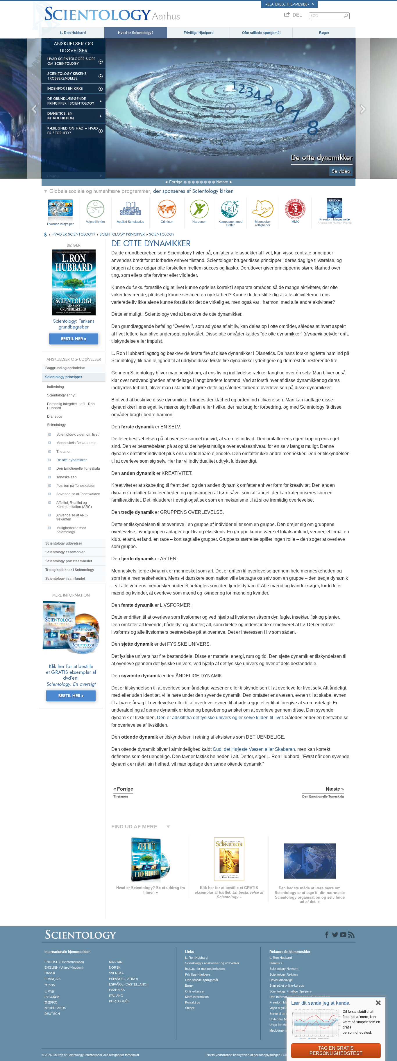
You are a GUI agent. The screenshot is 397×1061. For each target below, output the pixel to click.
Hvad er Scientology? (135, 33)
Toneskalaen (66, 477)
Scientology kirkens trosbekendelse (67, 76)
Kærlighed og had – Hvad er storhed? (72, 131)
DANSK (49, 973)
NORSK (114, 967)
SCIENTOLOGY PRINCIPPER (123, 234)
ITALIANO (116, 995)
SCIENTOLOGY (161, 234)
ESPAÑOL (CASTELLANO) (128, 984)
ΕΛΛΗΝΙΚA (117, 990)
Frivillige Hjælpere (199, 33)
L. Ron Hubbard (73, 33)
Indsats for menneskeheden (205, 968)
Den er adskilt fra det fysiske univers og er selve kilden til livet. (220, 717)
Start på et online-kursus (286, 985)
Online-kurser (195, 991)
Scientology (56, 425)
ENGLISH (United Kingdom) (64, 967)
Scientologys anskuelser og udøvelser (212, 963)
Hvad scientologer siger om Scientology (71, 61)
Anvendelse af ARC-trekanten (72, 517)
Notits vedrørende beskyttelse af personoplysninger (243, 1055)
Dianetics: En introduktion (60, 116)
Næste (222, 181)
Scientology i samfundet (65, 579)
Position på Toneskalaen (75, 486)
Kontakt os (192, 1002)
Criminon (167, 221)
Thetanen (63, 452)
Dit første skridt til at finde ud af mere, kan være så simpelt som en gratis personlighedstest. (361, 1022)
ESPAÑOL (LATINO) (123, 979)
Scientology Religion (283, 974)
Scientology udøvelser (63, 543)
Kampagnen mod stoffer (230, 223)
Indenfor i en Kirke (65, 88)
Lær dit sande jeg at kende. (320, 1003)
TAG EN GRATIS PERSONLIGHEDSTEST (336, 1051)
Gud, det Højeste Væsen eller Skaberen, (254, 749)
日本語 (49, 991)
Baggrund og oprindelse (65, 368)
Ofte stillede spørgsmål (261, 33)
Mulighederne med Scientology (71, 530)
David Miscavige (281, 980)
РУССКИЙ (52, 997)
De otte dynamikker (71, 460)
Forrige (176, 181)
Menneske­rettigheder (263, 223)
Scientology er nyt (61, 395)
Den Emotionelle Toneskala (78, 468)
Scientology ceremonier (65, 552)
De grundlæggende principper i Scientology (70, 101)
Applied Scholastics (130, 221)
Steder (189, 1008)
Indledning (55, 387)
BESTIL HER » (73, 339)
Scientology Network (283, 968)
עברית (49, 985)
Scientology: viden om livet (77, 434)
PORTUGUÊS (119, 1001)
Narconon (199, 221)
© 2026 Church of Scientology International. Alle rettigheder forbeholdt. (91, 1055)
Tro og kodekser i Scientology (69, 570)
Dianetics (54, 416)
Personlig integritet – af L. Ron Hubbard (71, 406)
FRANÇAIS (52, 979)
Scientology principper (63, 377)
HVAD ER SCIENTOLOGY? (74, 234)
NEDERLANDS (55, 1008)
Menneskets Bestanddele (76, 443)
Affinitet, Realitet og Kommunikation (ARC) (74, 505)
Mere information (197, 997)
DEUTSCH (52, 1013)
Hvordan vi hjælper (60, 224)
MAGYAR (115, 962)
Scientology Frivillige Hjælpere (290, 991)
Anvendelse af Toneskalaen (78, 494)
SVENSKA (116, 973)
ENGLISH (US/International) (64, 962)
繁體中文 (50, 1002)
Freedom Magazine (335, 221)
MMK (295, 221)
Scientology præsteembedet (68, 561)
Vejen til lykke (95, 221)
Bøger (324, 33)
